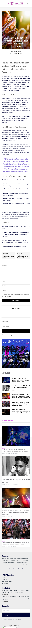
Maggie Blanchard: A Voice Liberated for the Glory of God (22, 256)
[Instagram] (14, 569)
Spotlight (3, 448)
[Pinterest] (18, 312)
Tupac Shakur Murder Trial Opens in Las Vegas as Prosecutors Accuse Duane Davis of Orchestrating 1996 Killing (16, 481)
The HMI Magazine (6, 453)
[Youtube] (22, 569)
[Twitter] (14, 312)
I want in (15, 331)
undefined (11, 627)
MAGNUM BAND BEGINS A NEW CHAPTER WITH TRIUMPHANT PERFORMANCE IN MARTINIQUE (21, 396)
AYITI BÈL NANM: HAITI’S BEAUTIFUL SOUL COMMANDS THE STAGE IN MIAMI (20, 380)
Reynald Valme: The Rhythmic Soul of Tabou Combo (8, 256)
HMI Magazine (17, 51)
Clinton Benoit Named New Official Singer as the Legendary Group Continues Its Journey (20, 404)
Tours (16, 34)
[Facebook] (10, 312)
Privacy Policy (17, 335)
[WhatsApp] (21, 312)
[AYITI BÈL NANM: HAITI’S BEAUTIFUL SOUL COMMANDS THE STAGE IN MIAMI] (6, 380)
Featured (3, 478)
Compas (3, 509)
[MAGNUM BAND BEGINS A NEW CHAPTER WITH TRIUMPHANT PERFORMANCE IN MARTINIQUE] (6, 396)
